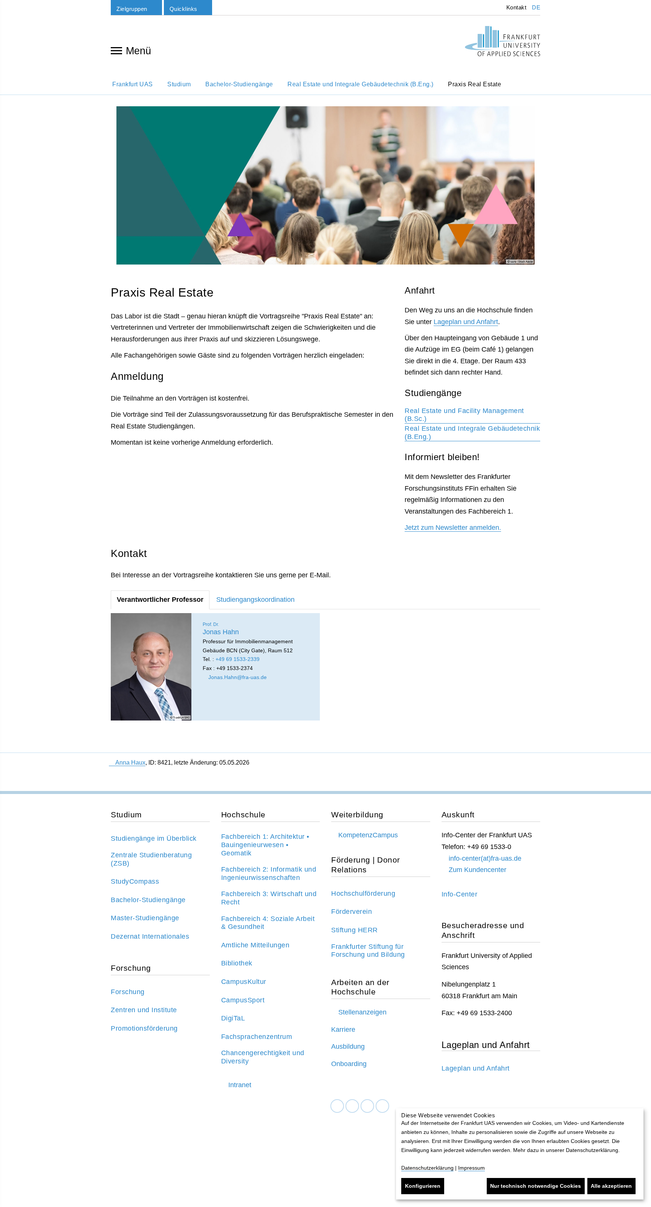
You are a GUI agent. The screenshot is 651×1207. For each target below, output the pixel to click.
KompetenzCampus (368, 835)
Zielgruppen (131, 9)
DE (536, 7)
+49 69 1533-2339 (237, 659)
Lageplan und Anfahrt (466, 322)
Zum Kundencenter (477, 870)
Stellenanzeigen (362, 1012)
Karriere (343, 1029)
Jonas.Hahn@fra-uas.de (237, 677)
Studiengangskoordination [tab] (255, 599)
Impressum (471, 1168)
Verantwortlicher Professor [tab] (160, 599)
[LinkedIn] (352, 1106)
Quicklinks (183, 9)
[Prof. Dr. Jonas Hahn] (151, 667)
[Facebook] (337, 1106)
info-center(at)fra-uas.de (485, 858)
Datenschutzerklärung (427, 1168)
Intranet (239, 1085)
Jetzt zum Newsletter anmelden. (453, 527)
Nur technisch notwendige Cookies (535, 1186)
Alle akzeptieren (611, 1186)
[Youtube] (382, 1106)
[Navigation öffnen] (116, 50)
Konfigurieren (422, 1186)
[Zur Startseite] (502, 41)
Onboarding (349, 1064)
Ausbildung (348, 1046)
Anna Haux (130, 762)
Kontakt (515, 7)
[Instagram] (367, 1106)
